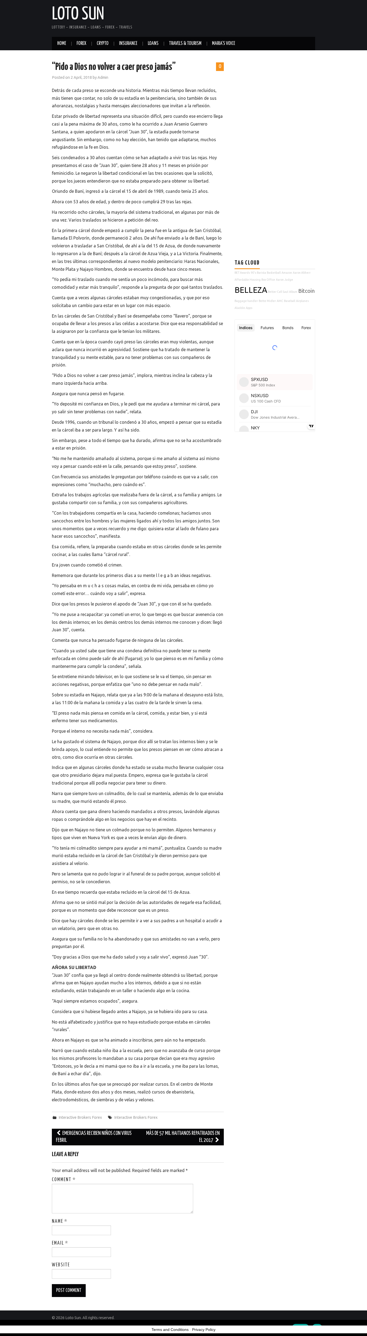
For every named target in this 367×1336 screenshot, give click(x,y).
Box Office (268, 279)
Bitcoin (306, 291)
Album (293, 291)
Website (61, 1265)
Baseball (289, 300)
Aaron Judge (284, 279)
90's (253, 272)
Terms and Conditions (170, 1329)
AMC (280, 300)
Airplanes (302, 300)
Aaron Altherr (302, 272)
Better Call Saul (278, 291)
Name (59, 1221)
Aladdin (240, 307)
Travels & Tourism (185, 43)
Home (61, 43)
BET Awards (242, 272)
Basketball (274, 272)
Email (60, 1243)
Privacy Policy (203, 1329)
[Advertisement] (275, 145)
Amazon (287, 272)
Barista (261, 272)
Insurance (128, 43)
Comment (64, 1179)
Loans (153, 43)
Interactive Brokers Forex (80, 1117)
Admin (103, 77)
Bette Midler (267, 300)
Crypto (103, 43)
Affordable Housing (248, 279)
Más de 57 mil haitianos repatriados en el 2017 (183, 1137)
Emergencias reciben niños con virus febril (94, 1137)
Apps (249, 307)
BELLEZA (251, 290)
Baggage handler (246, 300)
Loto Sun (78, 14)
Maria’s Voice (223, 43)
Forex (81, 43)
